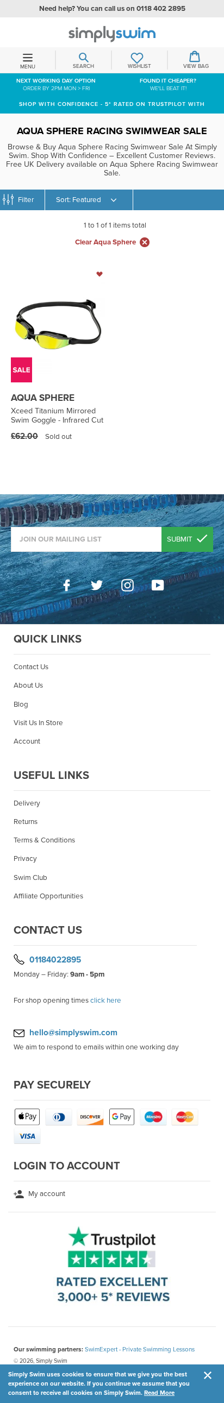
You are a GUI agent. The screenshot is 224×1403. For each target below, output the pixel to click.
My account (46, 1194)
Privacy (25, 858)
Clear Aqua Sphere (105, 242)
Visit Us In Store (38, 723)
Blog (21, 704)
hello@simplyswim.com (73, 1032)
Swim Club (30, 877)
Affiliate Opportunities (48, 896)
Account (27, 741)
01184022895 (55, 960)
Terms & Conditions (44, 840)
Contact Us (31, 667)
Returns (26, 821)
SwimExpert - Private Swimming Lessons (140, 1349)
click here (105, 1000)
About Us (28, 685)
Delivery (27, 803)
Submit (180, 539)
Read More (159, 1392)
